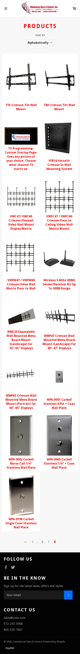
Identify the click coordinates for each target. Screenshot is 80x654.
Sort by (40, 35)
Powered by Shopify (54, 641)
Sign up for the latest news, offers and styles (33, 586)
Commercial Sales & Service (27, 641)
